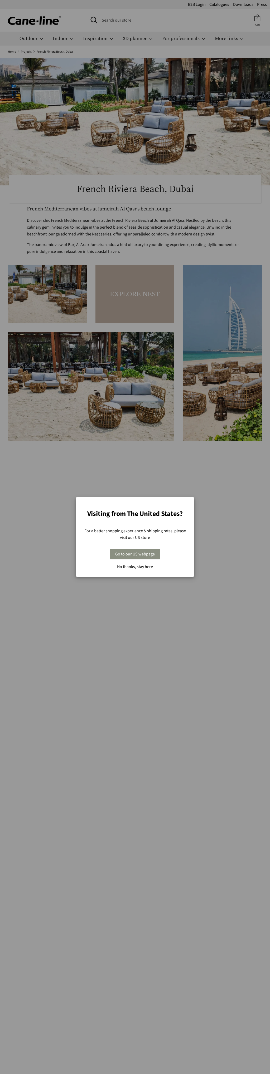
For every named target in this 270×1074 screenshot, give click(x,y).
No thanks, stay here (135, 567)
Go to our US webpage (135, 554)
